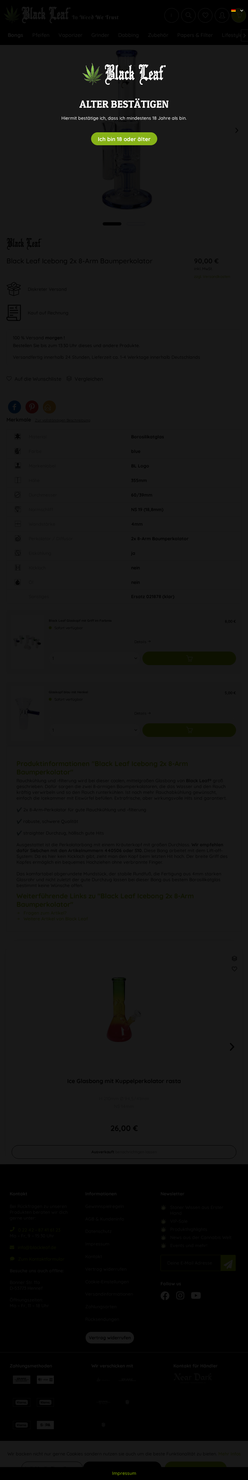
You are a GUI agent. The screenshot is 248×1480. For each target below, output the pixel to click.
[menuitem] (234, 5)
